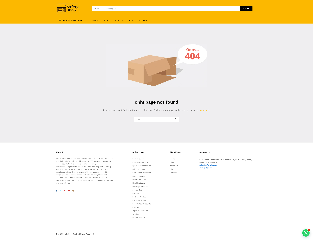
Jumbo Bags (137, 190)
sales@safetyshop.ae (208, 165)
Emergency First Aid (140, 162)
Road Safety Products (141, 204)
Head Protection (139, 183)
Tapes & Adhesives (140, 211)
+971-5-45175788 (206, 168)
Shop (106, 20)
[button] (306, 233)
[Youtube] (69, 190)
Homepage (204, 110)
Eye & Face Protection (141, 166)
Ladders (135, 193)
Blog (131, 20)
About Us (118, 20)
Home (95, 20)
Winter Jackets (138, 218)
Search (246, 9)
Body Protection (139, 159)
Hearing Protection (140, 186)
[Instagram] (73, 190)
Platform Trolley (139, 200)
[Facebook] (56, 190)
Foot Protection (138, 176)
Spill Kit (135, 207)
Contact (143, 20)
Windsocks (136, 214)
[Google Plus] (65, 190)
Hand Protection (139, 180)
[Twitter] (61, 190)
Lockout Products (139, 197)
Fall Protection (138, 169)
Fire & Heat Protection (141, 173)
